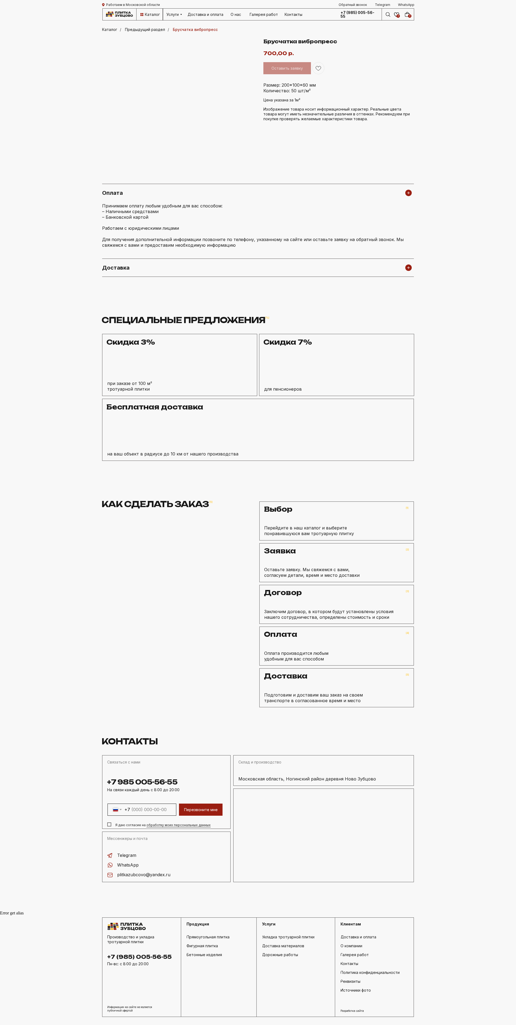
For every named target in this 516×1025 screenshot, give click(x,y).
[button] (353, 5)
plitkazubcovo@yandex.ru (143, 874)
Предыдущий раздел (145, 29)
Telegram (126, 855)
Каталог (109, 29)
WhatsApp (128, 865)
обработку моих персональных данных (178, 825)
